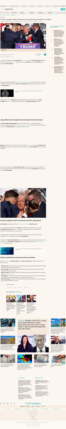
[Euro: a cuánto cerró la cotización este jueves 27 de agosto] (58, 358)
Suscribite (26, 408)
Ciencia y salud (56, 6)
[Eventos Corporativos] (28, 406)
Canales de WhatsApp (17, 408)
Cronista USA (2, 15)
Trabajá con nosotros (56, 408)
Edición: (63, 6)
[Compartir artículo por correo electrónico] (10, 57)
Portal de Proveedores (45, 408)
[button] (63, 363)
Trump (7, 236)
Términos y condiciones (33, 414)
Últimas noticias (3, 6)
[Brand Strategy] (33, 406)
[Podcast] (38, 406)
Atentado (14, 287)
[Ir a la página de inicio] (33, 403)
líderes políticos (6, 261)
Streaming (40, 6)
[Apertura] (22, 406)
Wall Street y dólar (14, 6)
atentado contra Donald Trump (22, 125)
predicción (10, 101)
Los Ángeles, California (9, 274)
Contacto (8, 408)
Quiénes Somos (34, 408)
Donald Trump (13, 15)
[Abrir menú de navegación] (1, 9)
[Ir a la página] (3, 9)
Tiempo (47, 6)
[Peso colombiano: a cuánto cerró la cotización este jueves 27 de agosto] (41, 358)
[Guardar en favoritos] (45, 54)
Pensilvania (12, 62)
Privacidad (33, 416)
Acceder (63, 9)
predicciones (20, 287)
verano (17, 229)
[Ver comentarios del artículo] (12, 57)
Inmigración (32, 6)
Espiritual (8, 15)
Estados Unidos (26, 287)
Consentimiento (33, 418)
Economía (24, 6)
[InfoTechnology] (43, 406)
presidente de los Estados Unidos (22, 82)
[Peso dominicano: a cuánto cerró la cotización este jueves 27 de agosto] (8, 358)
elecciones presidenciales (23, 224)
